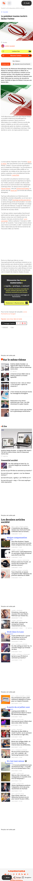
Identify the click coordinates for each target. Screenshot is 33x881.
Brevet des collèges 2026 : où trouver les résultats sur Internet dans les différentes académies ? (20, 743)
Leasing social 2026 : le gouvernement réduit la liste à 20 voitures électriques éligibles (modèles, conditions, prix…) (21, 712)
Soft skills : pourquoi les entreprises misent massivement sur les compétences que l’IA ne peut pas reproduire (21, 624)
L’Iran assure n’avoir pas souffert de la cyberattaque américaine (21, 410)
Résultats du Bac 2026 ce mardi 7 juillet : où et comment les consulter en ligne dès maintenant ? (21, 732)
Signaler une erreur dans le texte (11, 319)
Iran (12, 327)
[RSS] (22, 874)
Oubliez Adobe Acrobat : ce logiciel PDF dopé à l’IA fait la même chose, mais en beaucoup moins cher (20, 366)
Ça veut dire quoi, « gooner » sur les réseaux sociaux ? (15, 474)
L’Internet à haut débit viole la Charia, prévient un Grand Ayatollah (20, 375)
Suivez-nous (5, 64)
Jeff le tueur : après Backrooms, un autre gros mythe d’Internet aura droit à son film (21, 553)
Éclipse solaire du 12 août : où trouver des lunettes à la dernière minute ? (21, 563)
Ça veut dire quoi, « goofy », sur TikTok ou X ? (16, 477)
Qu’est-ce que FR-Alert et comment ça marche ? (16, 470)
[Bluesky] (25, 874)
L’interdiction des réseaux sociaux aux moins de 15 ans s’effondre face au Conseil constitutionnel (20, 529)
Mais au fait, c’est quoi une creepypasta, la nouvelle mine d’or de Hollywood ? (21, 776)
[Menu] (9, 3)
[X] (11, 874)
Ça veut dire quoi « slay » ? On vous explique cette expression (15, 481)
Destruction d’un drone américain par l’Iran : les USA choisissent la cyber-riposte (19, 402)
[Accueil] (3, 3)
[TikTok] (8, 874)
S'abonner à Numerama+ (15, 303)
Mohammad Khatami (22, 188)
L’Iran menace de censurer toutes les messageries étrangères (21, 392)
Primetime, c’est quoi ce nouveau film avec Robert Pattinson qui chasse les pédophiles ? (20, 613)
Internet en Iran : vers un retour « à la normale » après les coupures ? (20, 384)
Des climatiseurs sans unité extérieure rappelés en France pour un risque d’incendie (21, 699)
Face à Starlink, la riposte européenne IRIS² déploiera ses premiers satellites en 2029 (21, 573)
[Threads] (28, 874)
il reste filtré (15, 175)
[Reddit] (19, 874)
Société (5, 12)
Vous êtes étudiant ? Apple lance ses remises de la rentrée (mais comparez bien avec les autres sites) (21, 543)
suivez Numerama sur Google (14, 313)
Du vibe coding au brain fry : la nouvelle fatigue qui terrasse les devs (18, 465)
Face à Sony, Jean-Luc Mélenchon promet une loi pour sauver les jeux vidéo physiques (20, 797)
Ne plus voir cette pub (8, 355)
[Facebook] (16, 874)
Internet (5, 327)
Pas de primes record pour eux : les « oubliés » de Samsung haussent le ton (20, 753)
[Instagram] (14, 874)
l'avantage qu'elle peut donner (21, 200)
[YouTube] (5, 874)
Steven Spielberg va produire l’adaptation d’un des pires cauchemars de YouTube (21, 786)
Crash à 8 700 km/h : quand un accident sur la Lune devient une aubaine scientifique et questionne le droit (21, 637)
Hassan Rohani (5, 188)
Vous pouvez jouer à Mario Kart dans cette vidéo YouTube (21, 722)
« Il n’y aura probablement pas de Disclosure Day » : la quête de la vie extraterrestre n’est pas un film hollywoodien (22, 766)
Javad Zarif (14, 190)
